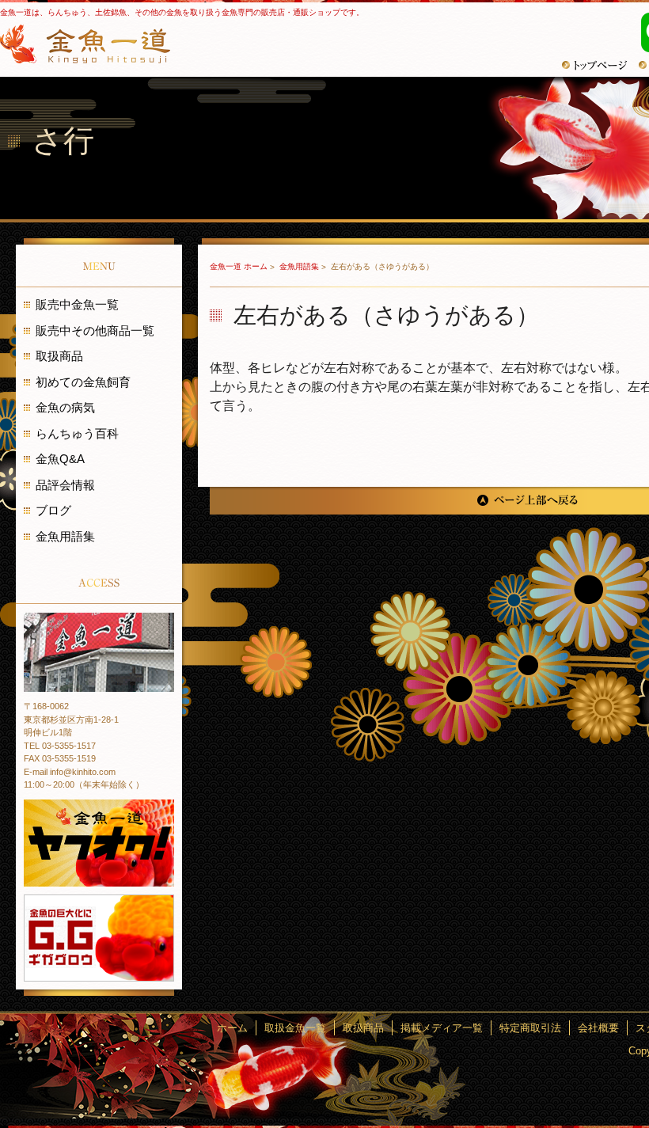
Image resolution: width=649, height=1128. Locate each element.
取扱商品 (59, 356)
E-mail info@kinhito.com (70, 772)
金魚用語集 (300, 266)
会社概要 (598, 1028)
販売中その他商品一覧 (95, 330)
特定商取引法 (530, 1028)
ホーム (232, 1028)
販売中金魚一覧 (77, 304)
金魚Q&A (60, 458)
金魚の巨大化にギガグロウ (99, 938)
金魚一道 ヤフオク (99, 843)
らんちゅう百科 (77, 433)
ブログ (53, 510)
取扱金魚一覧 (295, 1028)
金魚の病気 (65, 407)
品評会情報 (65, 485)
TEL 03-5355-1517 (60, 745)
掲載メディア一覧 (441, 1028)
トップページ (600, 65)
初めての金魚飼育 (83, 382)
